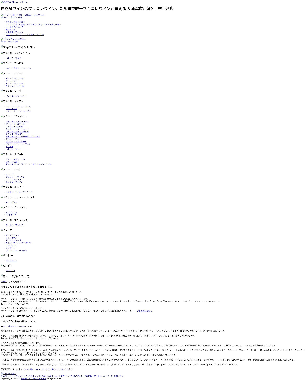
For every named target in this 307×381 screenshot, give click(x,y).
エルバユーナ (11, 245)
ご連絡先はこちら (144, 311)
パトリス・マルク (13, 58)
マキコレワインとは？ (15, 22)
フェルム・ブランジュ (15, 225)
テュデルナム (11, 238)
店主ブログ (107, 376)
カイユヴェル (11, 202)
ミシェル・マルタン (14, 134)
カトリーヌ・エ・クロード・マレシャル (23, 137)
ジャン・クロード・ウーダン (18, 111)
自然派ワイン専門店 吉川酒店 (33, 379)
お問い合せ (118, 376)
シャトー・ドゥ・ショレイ (17, 129)
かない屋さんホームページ (14, 326)
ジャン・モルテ (12, 162)
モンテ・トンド (12, 235)
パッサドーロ (11, 260)
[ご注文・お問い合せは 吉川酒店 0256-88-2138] (22, 15)
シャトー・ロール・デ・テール (19, 192)
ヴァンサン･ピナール (15, 86)
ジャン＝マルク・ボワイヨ (17, 131)
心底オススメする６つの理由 (41, 376)
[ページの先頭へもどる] (8, 374)
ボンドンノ (10, 248)
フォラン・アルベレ (14, 126)
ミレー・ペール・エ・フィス (18, 106)
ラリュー (9, 147)
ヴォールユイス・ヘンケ (16, 96)
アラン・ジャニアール (15, 124)
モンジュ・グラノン (14, 182)
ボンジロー (10, 271)
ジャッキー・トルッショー (17, 121)
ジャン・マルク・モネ (15, 159)
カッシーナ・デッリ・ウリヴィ (19, 243)
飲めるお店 (10, 30)
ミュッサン (10, 174)
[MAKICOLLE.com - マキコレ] (14, 2)
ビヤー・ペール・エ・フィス (18, 144)
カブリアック (11, 212)
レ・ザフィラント (13, 179)
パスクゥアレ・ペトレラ (16, 250)
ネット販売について (14, 27)
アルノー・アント (13, 139)
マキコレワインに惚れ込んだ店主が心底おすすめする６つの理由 (33, 25)
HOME (4, 282)
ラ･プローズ (11, 215)
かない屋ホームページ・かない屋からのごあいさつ (46, 369)
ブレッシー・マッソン (15, 177)
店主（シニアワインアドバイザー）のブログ (25, 35)
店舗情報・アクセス (14, 32)
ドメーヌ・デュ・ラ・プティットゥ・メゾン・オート (29, 164)
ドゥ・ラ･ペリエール (15, 83)
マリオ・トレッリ (13, 240)
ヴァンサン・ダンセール (16, 142)
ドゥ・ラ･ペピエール (15, 78)
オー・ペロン (11, 81)
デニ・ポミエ (11, 109)
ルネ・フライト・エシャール (18, 68)
